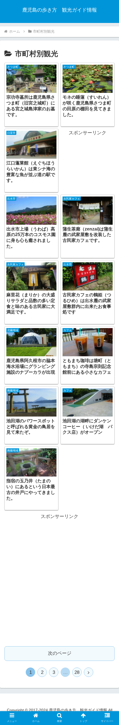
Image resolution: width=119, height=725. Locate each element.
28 (76, 672)
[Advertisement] (87, 158)
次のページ (59, 653)
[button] (107, 547)
